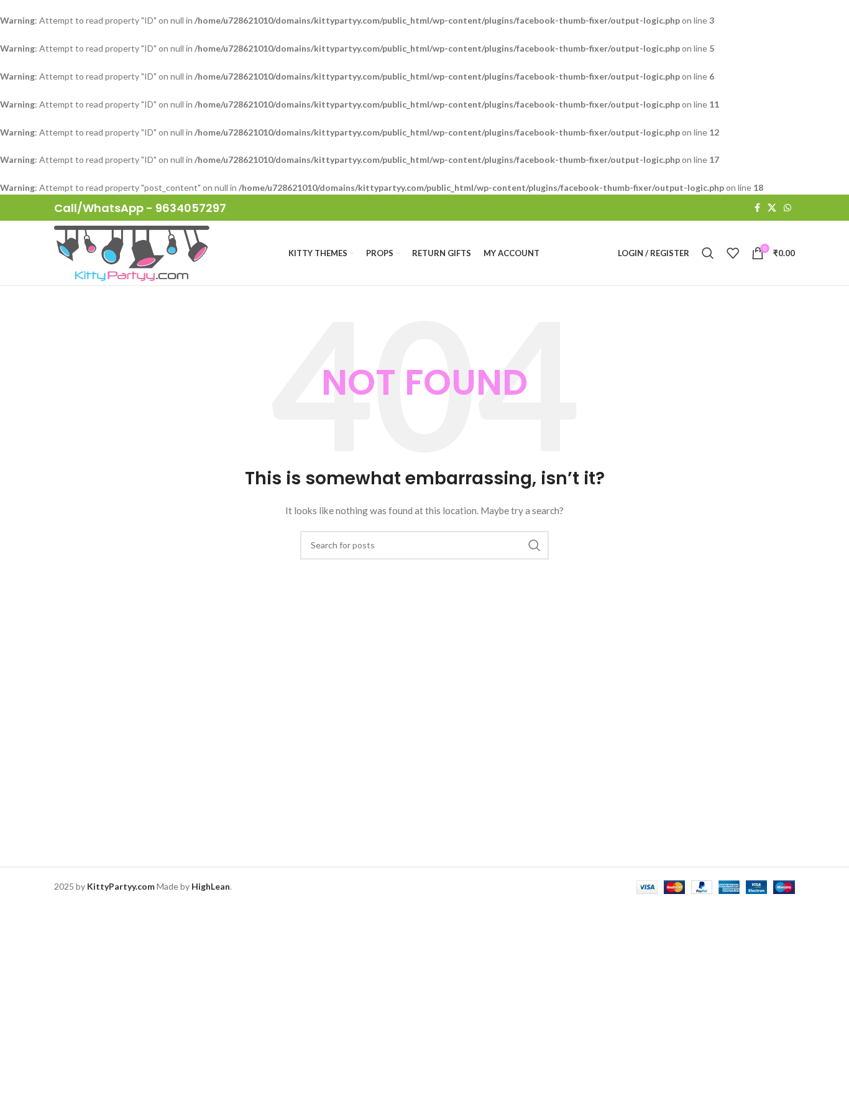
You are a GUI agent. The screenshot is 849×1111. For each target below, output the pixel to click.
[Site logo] (131, 252)
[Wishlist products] (732, 253)
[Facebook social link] (757, 208)
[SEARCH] (534, 545)
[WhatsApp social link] (787, 208)
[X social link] (772, 208)
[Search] (707, 253)
